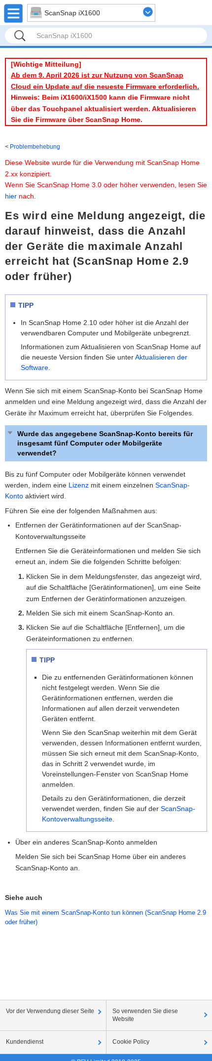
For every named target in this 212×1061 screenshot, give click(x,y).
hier (11, 196)
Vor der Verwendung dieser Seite (50, 1011)
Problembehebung (35, 146)
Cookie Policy (130, 1041)
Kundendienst (24, 1041)
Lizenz (79, 485)
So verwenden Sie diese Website (145, 1015)
